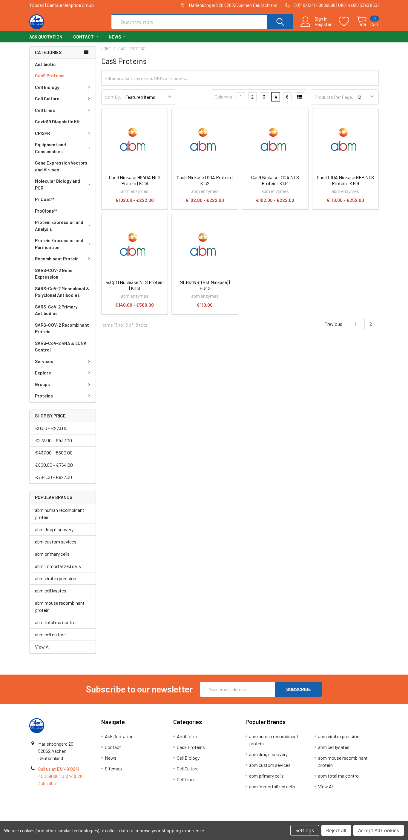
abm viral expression (55, 578)
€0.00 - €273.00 (51, 428)
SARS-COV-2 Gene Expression (54, 274)
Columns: (224, 96)
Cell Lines (45, 110)
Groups (42, 384)
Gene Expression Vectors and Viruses (61, 166)
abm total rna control (55, 622)
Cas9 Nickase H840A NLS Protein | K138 (134, 180)
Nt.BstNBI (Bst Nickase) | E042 (205, 285)
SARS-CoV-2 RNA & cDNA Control (61, 346)
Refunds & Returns (247, 818)
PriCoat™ (44, 199)
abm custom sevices (55, 541)
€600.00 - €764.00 (54, 465)
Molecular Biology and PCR (57, 184)
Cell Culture (47, 98)
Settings (304, 830)
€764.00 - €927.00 (53, 477)
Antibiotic (45, 64)
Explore (43, 372)
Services (44, 361)
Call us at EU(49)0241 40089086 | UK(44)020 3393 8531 (60, 776)
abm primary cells (52, 554)
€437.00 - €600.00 (54, 452)
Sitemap (113, 768)
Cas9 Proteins (50, 75)
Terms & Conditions (73, 818)
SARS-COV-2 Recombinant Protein (62, 328)
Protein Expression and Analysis (59, 225)
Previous (332, 324)
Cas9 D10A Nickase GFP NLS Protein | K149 (345, 180)
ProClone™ (46, 211)
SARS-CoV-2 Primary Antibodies (56, 310)
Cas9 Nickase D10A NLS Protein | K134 (275, 180)
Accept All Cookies (378, 830)
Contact (83, 36)
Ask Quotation (45, 36)
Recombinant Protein (57, 258)
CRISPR (42, 133)
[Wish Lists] (347, 21)
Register (323, 24)
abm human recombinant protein (59, 513)
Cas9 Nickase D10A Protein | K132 (205, 180)
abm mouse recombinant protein (60, 606)
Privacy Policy (335, 818)
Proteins (44, 395)
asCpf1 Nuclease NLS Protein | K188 (134, 285)
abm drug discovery (54, 529)
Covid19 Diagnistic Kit (57, 121)
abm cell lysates (50, 590)
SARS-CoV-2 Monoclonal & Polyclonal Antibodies (62, 292)
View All (42, 646)
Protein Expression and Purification (59, 244)
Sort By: (113, 97)
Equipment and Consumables (50, 148)
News (115, 36)
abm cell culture (50, 634)
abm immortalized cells (58, 566)
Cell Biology (47, 87)
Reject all (336, 830)
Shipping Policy (160, 818)
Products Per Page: (334, 97)
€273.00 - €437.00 (53, 440)
